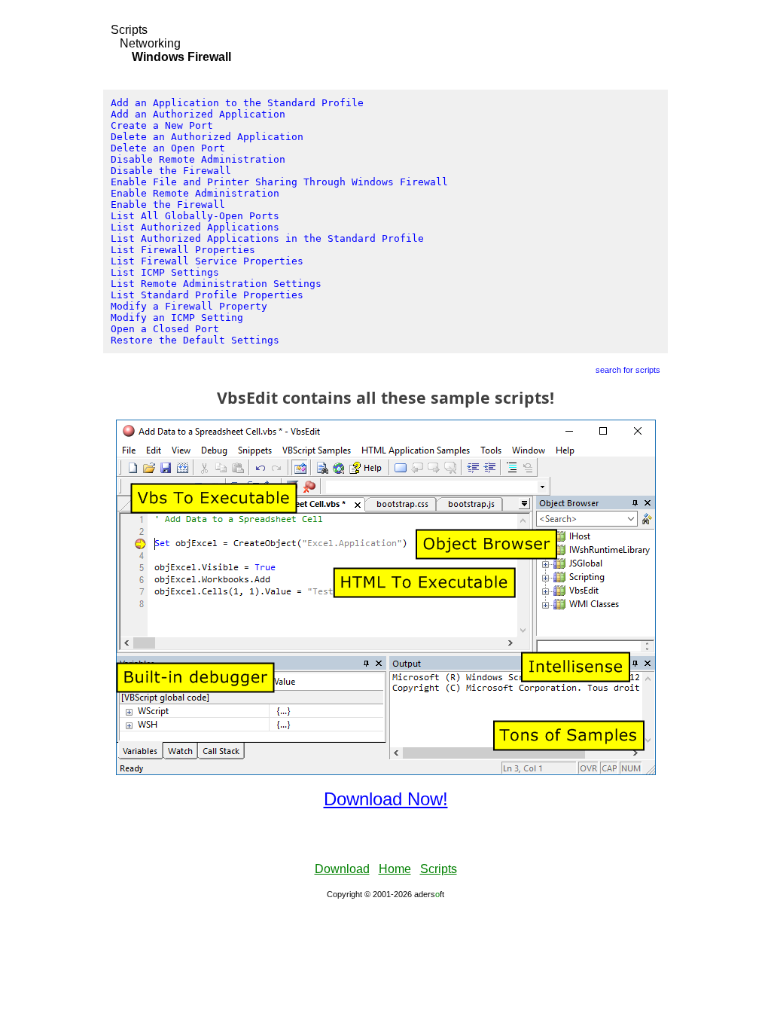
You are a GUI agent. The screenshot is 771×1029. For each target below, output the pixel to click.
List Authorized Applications (195, 227)
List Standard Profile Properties (207, 295)
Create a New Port (162, 125)
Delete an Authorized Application (207, 136)
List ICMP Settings (165, 272)
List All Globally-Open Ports (195, 215)
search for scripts (628, 369)
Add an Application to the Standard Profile (237, 102)
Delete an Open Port (168, 148)
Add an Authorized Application (198, 114)
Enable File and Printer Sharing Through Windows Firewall (279, 182)
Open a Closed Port (165, 328)
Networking (150, 43)
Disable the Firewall (171, 170)
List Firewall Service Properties (207, 261)
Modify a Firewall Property (189, 306)
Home (395, 869)
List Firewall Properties (183, 249)
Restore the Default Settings (195, 340)
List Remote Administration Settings (216, 283)
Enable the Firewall (168, 204)
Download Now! (386, 799)
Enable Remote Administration (195, 193)
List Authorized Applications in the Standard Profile (267, 238)
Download (342, 869)
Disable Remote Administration (198, 159)
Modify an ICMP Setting (177, 317)
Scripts (129, 29)
